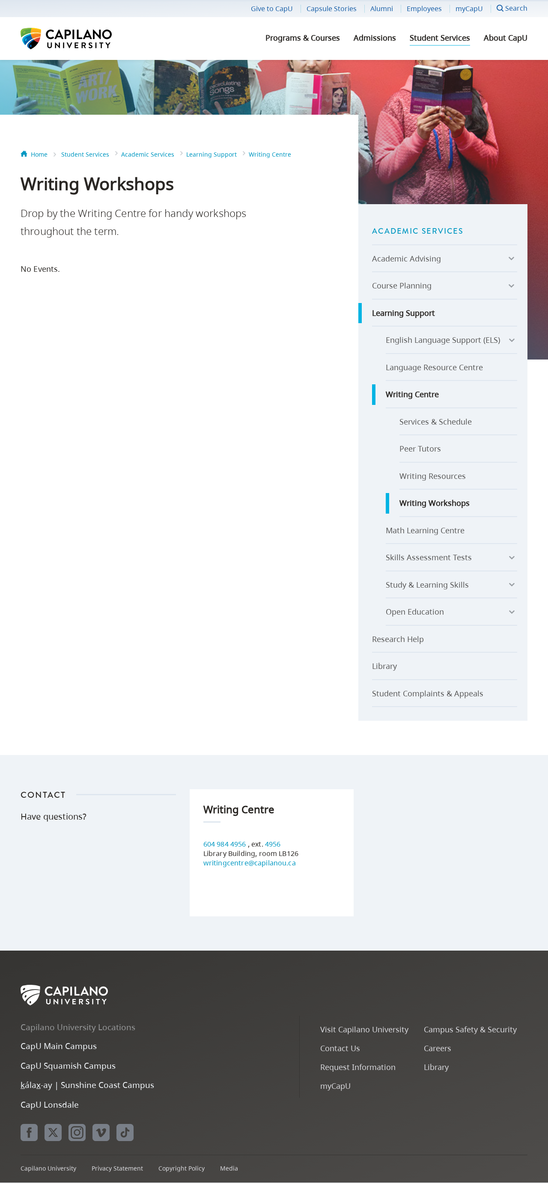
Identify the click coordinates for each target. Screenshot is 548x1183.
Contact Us (340, 1048)
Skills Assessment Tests (429, 557)
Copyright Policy (181, 1168)
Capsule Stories (332, 8)
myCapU (469, 8)
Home (39, 154)
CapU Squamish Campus (68, 1065)
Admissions (375, 38)
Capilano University (89, 38)
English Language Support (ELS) (443, 340)
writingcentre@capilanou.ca (249, 863)
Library (384, 666)
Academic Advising (406, 258)
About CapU (505, 38)
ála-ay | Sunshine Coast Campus (87, 1085)
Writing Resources (432, 476)
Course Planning (402, 285)
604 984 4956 (225, 844)
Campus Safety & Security (470, 1029)
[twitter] (53, 1132)
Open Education (415, 611)
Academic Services (147, 154)
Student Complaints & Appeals (427, 693)
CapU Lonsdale (50, 1104)
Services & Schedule (435, 421)
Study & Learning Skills (427, 585)
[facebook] (29, 1132)
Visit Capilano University (364, 1029)
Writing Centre (270, 154)
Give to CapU (272, 8)
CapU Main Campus (59, 1046)
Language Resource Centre (434, 367)
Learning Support (211, 154)
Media (229, 1168)
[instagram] (77, 1132)
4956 (273, 844)
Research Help (398, 639)
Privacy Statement (117, 1168)
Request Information (358, 1066)
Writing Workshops (434, 503)
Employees (424, 8)
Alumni (381, 8)
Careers (437, 1048)
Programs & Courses (302, 38)
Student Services (440, 38)
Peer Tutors (420, 448)
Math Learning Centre (425, 530)
